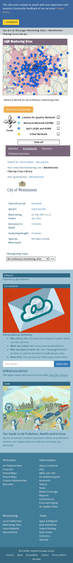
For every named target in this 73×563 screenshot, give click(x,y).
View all (38, 142)
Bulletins (13, 148)
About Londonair (48, 465)
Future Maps (10, 476)
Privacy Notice (59, 555)
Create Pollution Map (15, 480)
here (65, 357)
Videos (43, 484)
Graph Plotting (47, 528)
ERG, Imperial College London (40, 550)
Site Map (36, 559)
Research (44, 480)
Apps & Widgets (48, 521)
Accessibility (32, 555)
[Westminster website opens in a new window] (22, 186)
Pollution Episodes (19, 153)
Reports (44, 495)
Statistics (47, 148)
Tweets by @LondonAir (16, 279)
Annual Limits (10, 532)
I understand (11, 22)
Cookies (45, 555)
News (42, 488)
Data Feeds (45, 532)
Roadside (36, 203)
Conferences (46, 499)
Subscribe (62, 364)
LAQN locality (38, 209)
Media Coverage (48, 491)
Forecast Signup (48, 502)
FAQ (41, 469)
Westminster (36, 176)
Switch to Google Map (18, 109)
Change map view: (17, 253)
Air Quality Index (48, 506)
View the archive (58, 375)
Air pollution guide (49, 476)
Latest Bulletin (11, 528)
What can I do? (47, 473)
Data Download (47, 524)
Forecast (8, 469)
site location (26, 162)
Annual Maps (10, 473)
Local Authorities (12, 521)
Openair (43, 539)
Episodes (8, 484)
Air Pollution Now (12, 465)
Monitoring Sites (12, 524)
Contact (10, 555)
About (20, 555)
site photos (42, 162)
